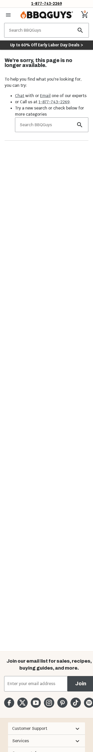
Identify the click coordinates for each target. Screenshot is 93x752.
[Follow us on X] (22, 703)
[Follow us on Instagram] (49, 703)
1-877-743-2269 (46, 3)
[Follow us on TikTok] (76, 703)
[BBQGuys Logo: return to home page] (47, 15)
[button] (46, 728)
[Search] (80, 30)
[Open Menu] (8, 15)
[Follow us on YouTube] (36, 703)
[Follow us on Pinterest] (62, 703)
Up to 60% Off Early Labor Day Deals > (46, 44)
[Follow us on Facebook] (9, 703)
